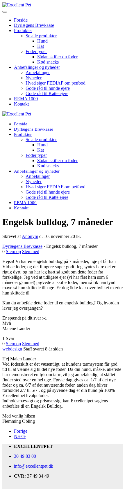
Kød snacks (48, 61)
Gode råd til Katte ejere (47, 93)
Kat (40, 46)
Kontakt (21, 103)
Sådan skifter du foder (57, 56)
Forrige (20, 431)
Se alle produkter (41, 35)
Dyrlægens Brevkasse (34, 25)
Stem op (13, 251)
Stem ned (30, 251)
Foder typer (36, 51)
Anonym (30, 236)
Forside (21, 19)
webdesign (12, 348)
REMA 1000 (26, 98)
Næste (20, 436)
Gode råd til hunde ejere (48, 88)
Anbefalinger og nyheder (37, 67)
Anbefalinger (38, 72)
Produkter (23, 30)
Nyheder (34, 77)
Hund (42, 40)
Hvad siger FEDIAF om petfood (55, 82)
